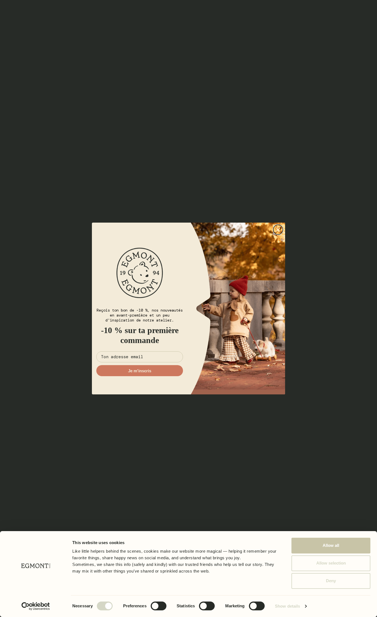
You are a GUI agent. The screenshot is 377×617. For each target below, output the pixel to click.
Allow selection (331, 563)
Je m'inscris (139, 370)
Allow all (331, 545)
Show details (287, 606)
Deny (331, 580)
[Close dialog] (278, 229)
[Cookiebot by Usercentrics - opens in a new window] (36, 606)
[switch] (158, 606)
